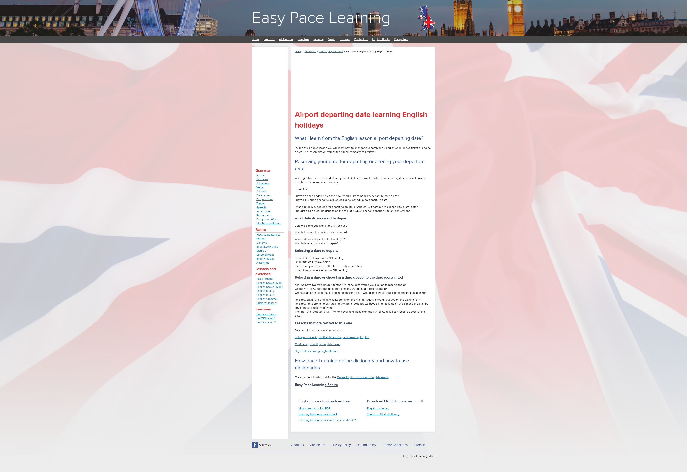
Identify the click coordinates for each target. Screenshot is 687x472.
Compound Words (267, 219)
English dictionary (378, 408)
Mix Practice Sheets (268, 223)
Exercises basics (266, 314)
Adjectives (263, 183)
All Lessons (286, 39)
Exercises (303, 39)
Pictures (345, 39)
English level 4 (265, 295)
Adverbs (261, 191)
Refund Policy (366, 445)
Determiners (264, 195)
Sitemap (419, 445)
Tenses (260, 203)
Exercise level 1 (265, 318)
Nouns (260, 175)
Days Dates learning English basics (316, 351)
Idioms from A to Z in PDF (314, 408)
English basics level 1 (269, 283)
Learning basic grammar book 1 (317, 414)
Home (255, 39)
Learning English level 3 (331, 51)
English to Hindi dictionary (383, 414)
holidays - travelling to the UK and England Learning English (332, 337)
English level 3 (265, 291)
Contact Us (361, 39)
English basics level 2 (269, 287)
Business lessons (266, 303)
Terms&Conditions (395, 445)
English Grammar (266, 299)
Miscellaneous (265, 254)
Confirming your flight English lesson (317, 344)
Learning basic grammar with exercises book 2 (327, 420)
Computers (401, 39)
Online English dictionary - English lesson (363, 377)
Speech (261, 207)
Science (319, 39)
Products (269, 39)
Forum (332, 385)
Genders (261, 242)
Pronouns (262, 179)
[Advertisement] (269, 103)
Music (331, 39)
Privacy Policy (341, 445)
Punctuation (263, 211)
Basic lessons (264, 279)
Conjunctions (264, 199)
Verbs (260, 187)
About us (297, 445)
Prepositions (264, 215)
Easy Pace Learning (321, 18)
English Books (381, 39)
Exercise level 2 (266, 322)
